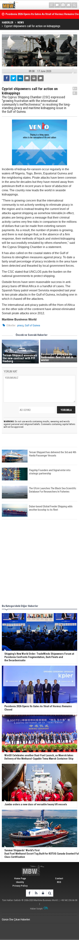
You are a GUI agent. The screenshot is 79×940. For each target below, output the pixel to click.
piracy (20, 325)
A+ (75, 88)
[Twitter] (13, 78)
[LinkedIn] (20, 78)
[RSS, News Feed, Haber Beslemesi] (36, 893)
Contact (59, 878)
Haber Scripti (36, 908)
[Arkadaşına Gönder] (27, 78)
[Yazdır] (34, 78)
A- (75, 93)
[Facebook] (7, 78)
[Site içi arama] (74, 5)
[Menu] (51, 5)
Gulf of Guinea (32, 325)
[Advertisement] (39, 562)
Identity (20, 882)
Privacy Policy (20, 885)
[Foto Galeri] (63, 5)
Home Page (20, 878)
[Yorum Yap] (41, 78)
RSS (59, 882)
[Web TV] (57, 5)
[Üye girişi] (43, 893)
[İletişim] (68, 5)
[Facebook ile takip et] (29, 893)
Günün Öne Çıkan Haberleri (16, 919)
